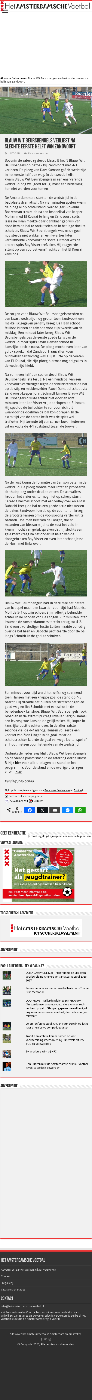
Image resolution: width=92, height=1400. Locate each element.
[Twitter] (45, 1339)
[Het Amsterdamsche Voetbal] (46, 6)
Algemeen (19, 78)
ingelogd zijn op (48, 836)
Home (7, 78)
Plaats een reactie (37, 153)
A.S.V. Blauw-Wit (19, 800)
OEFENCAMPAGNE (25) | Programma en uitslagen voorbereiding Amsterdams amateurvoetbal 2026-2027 (57, 976)
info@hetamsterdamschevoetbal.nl (22, 1306)
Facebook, (51, 790)
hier (18, 763)
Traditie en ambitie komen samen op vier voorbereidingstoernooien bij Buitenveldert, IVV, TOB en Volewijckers (55, 1039)
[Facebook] (41, 1339)
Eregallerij (7, 1283)
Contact (5, 1276)
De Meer (38, 800)
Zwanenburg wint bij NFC (41, 1051)
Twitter (78, 790)
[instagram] (50, 1339)
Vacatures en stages (13, 1289)
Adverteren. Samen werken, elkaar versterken (28, 1269)
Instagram (63, 790)
